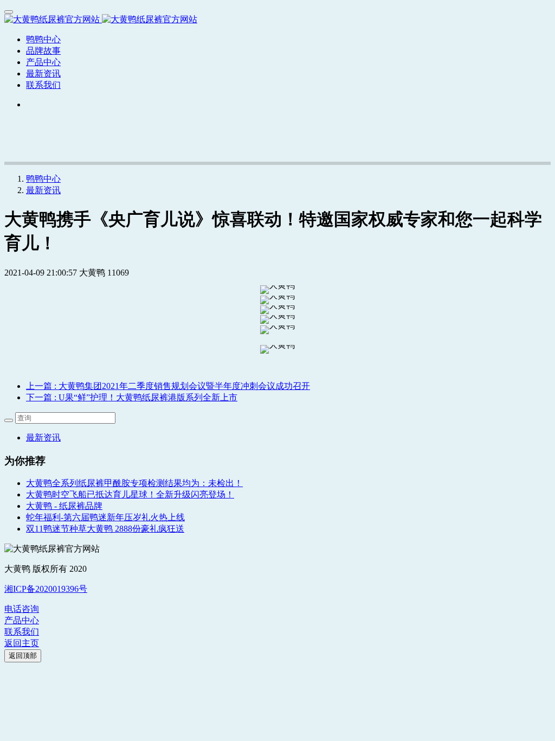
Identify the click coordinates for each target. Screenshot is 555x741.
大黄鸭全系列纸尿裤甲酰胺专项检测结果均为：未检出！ (134, 483)
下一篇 (131, 397)
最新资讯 (43, 190)
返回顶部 (23, 655)
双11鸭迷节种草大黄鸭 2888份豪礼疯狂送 (105, 528)
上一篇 (168, 386)
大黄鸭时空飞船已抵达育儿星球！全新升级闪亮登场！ (130, 494)
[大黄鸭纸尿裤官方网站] (277, 19)
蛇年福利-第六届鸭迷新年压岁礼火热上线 (105, 517)
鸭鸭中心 (43, 39)
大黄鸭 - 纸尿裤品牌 (64, 505)
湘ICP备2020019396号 (45, 588)
